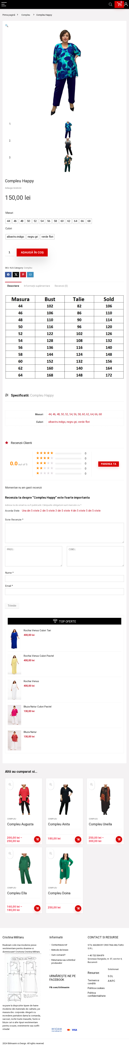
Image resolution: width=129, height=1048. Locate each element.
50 (62, 414)
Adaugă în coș (32, 252)
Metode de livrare (59, 950)
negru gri (72, 421)
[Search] (110, 4)
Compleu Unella (100, 824)
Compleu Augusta (20, 824)
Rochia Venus (31, 681)
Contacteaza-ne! (59, 945)
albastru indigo (57, 421)
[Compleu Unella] (105, 799)
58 (79, 414)
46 (54, 414)
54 (70, 414)
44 (49, 414)
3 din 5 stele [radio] (62, 510)
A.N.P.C (111, 981)
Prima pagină (9, 15)
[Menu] (4, 4)
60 (83, 414)
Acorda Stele (12, 510)
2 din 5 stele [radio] (47, 510)
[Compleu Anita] (64, 799)
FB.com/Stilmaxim (59, 987)
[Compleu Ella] (23, 868)
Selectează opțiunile (37, 839)
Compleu (25, 15)
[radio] (8, 221)
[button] (6, 25)
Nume (9, 572)
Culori (8, 228)
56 (75, 414)
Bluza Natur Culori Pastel (37, 706)
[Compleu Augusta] (23, 799)
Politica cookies (96, 988)
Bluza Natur (30, 732)
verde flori (84, 421)
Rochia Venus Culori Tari (37, 630)
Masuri (9, 212)
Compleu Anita (59, 824)
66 (96, 414)
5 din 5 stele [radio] (93, 510)
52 (66, 414)
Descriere (13, 285)
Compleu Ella (17, 893)
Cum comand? (58, 955)
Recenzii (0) (61, 285)
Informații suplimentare (37, 285)
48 (58, 414)
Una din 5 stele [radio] (30, 510)
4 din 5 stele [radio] (78, 510)
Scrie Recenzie (14, 519)
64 (91, 414)
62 (87, 414)
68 (100, 414)
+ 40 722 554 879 (96, 955)
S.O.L (110, 976)
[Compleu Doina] (64, 868)
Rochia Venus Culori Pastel (39, 655)
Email (9, 585)
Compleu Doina (59, 893)
